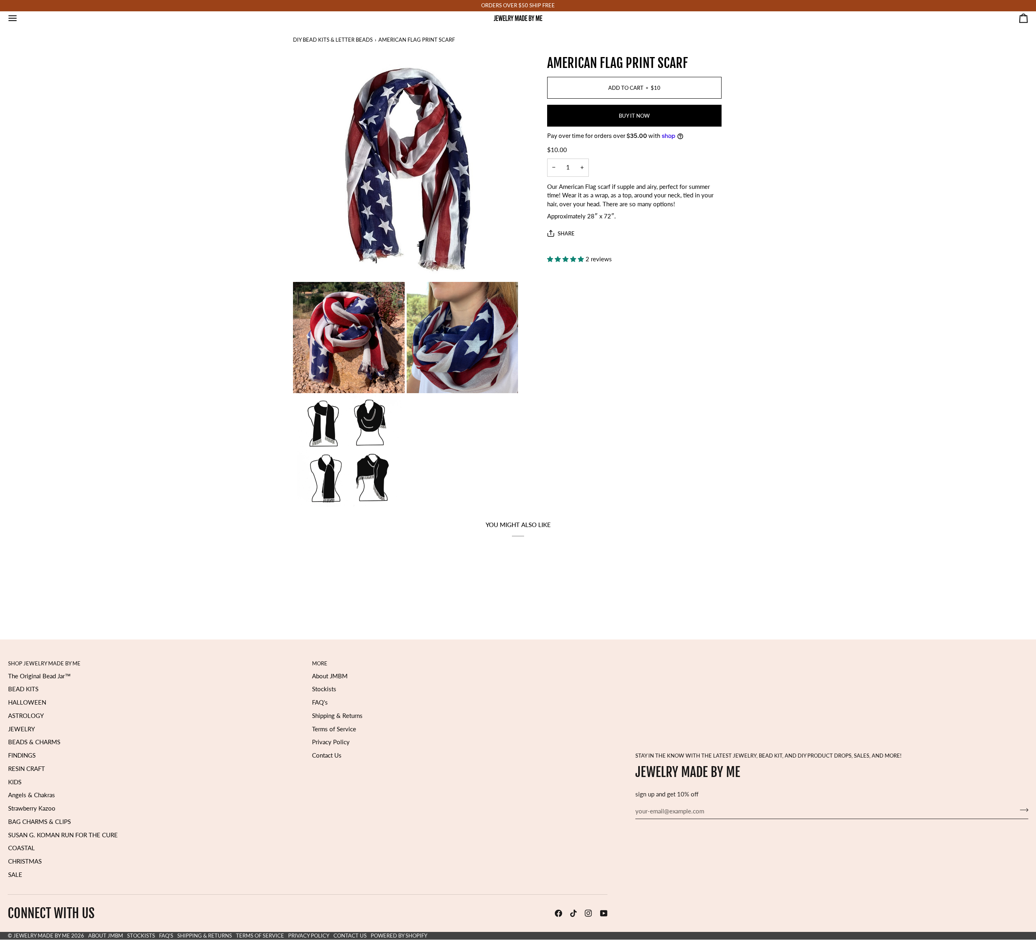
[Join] (1021, 810)
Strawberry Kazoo (31, 808)
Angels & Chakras (31, 795)
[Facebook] (558, 913)
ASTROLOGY (26, 715)
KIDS (14, 782)
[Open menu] (20, 18)
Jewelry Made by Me (41, 935)
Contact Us (327, 755)
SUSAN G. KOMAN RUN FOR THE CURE (63, 835)
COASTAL (21, 848)
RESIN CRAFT (26, 768)
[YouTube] (603, 913)
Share (566, 233)
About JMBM (330, 676)
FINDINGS (22, 755)
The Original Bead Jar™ (39, 676)
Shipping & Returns (337, 715)
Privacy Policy (331, 742)
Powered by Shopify (399, 935)
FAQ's (320, 702)
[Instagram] (588, 913)
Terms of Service (334, 729)
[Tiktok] (573, 913)
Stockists (324, 689)
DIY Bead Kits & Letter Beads (333, 39)
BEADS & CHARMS (34, 742)
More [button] (319, 663)
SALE (15, 874)
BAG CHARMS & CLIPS (39, 821)
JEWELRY (21, 729)
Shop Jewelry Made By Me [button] (44, 663)
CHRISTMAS (25, 861)
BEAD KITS (23, 689)
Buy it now (634, 115)
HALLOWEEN (27, 702)
